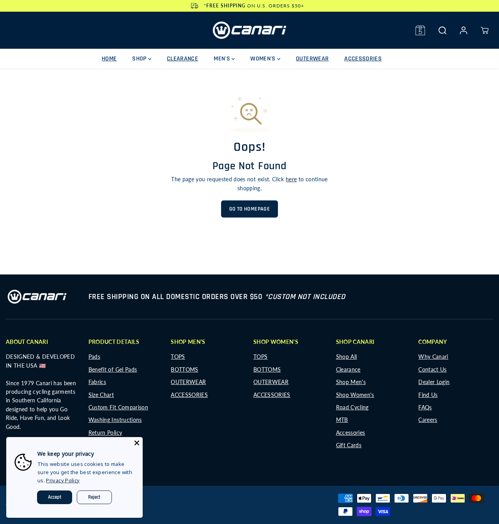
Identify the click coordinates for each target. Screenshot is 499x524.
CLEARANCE (182, 59)
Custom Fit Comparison (118, 407)
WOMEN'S (263, 59)
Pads (94, 356)
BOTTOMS (184, 369)
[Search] (442, 30)
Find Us (427, 394)
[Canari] (249, 30)
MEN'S (223, 59)
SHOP (140, 59)
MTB (342, 419)
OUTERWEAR (312, 59)
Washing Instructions (115, 419)
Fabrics (97, 382)
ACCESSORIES (363, 59)
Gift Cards (349, 445)
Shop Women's (355, 394)
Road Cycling (352, 407)
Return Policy (105, 432)
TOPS (178, 356)
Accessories (350, 432)
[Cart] (484, 30)
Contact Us (432, 369)
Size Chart (101, 394)
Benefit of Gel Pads (112, 369)
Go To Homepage (249, 208)
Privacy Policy (63, 480)
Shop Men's (351, 382)
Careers (427, 419)
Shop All (346, 356)
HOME (109, 59)
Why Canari (433, 356)
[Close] (137, 443)
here (291, 179)
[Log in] (463, 30)
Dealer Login (433, 382)
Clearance (348, 369)
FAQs (425, 407)
